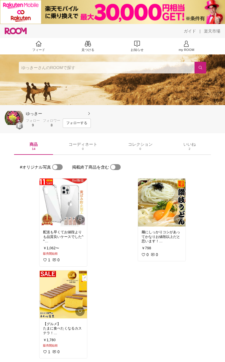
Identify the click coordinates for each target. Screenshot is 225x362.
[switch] (57, 167)
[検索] (200, 67)
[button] (14, 118)
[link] (63, 203)
